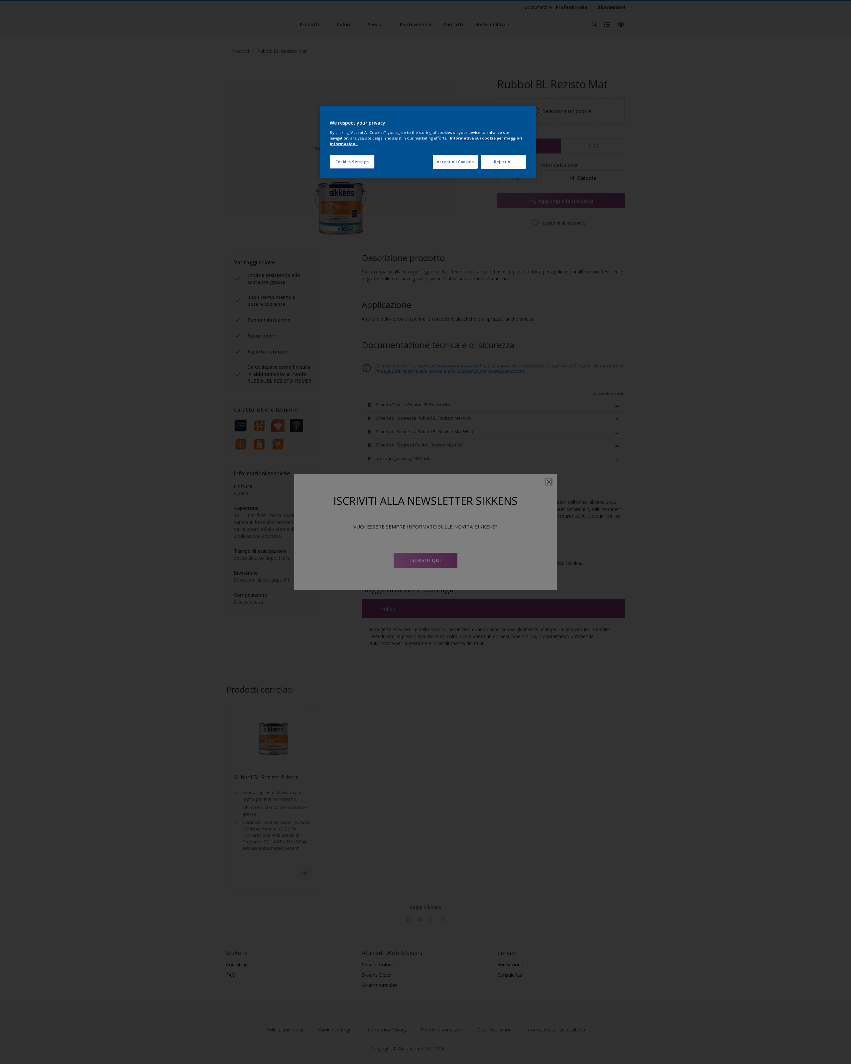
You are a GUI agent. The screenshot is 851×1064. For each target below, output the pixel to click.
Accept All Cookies (455, 161)
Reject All (503, 161)
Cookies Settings (352, 161)
